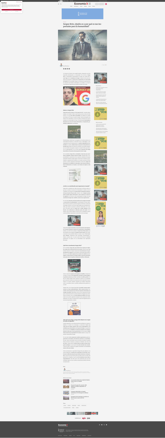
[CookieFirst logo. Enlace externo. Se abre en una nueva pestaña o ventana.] (4, 2)
